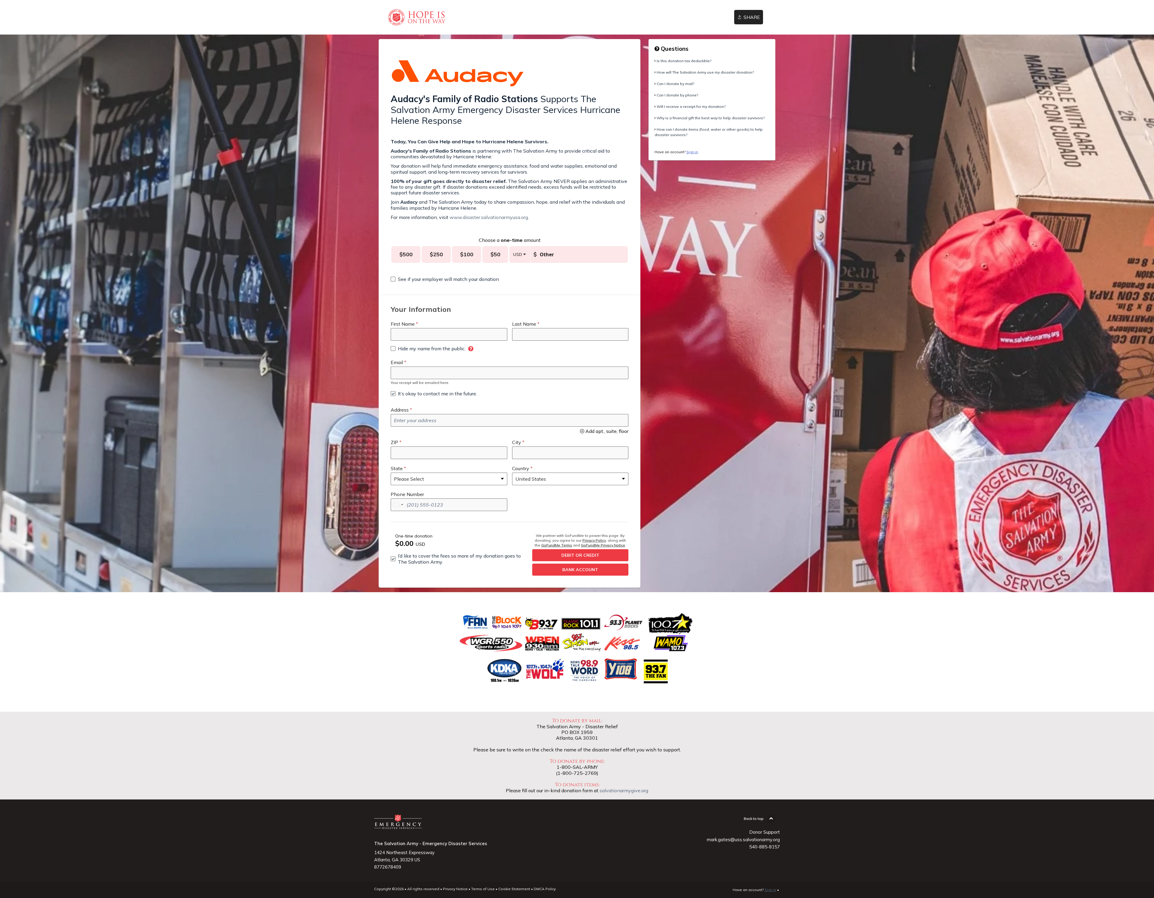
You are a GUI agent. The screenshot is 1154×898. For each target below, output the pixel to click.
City (516, 442)
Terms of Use (483, 889)
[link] (416, 17)
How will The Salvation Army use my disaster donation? (705, 72)
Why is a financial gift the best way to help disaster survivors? (711, 118)
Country (520, 468)
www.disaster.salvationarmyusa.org (489, 217)
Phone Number (407, 494)
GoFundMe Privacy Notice (603, 545)
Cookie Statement (514, 889)
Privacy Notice (455, 889)
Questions (673, 48)
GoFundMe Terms (556, 545)
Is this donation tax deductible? (684, 61)
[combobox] (398, 505)
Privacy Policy (594, 540)
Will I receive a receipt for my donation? (691, 106)
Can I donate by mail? (675, 83)
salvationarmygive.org (624, 790)
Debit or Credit (580, 555)
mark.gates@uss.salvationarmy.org (743, 839)
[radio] (405, 254)
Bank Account (580, 569)
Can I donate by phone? (677, 95)
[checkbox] (445, 279)
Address (400, 410)
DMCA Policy (545, 889)
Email (397, 362)
